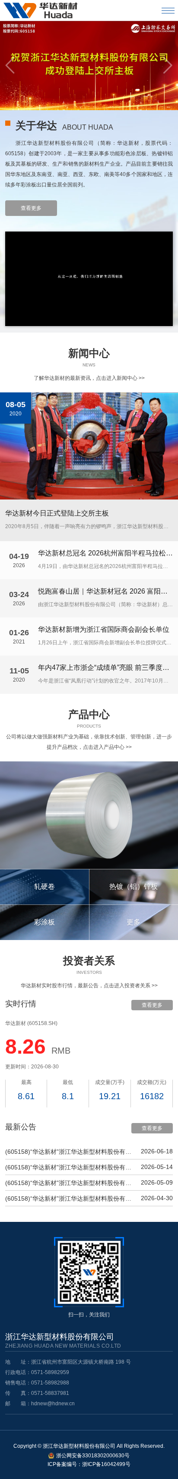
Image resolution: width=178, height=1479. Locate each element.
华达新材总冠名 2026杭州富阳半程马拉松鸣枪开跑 (105, 553)
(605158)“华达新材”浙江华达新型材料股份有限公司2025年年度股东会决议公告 (69, 1167)
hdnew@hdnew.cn (53, 1404)
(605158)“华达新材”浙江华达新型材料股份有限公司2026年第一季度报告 (69, 1198)
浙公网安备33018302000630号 (93, 1456)
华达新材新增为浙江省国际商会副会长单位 (103, 629)
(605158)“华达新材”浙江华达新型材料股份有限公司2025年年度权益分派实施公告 (69, 1151)
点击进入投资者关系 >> (131, 986)
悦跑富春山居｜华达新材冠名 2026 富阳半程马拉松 (105, 591)
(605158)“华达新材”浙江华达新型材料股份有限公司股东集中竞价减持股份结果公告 (69, 1182)
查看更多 (31, 208)
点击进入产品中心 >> (107, 747)
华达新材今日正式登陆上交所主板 (57, 513)
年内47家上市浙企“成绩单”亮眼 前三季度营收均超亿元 (105, 667)
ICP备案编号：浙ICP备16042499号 (89, 1464)
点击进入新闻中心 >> (120, 378)
